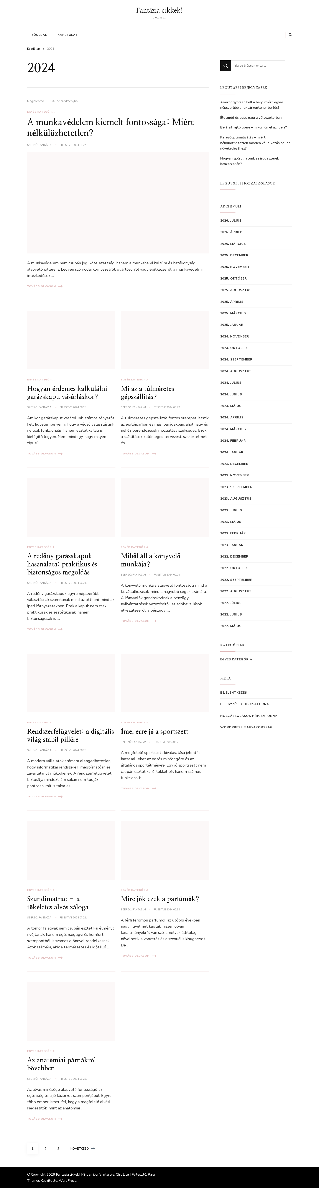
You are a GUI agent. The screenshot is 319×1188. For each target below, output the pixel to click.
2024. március (233, 429)
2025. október (233, 278)
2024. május (230, 406)
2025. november (234, 267)
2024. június (231, 394)
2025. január (231, 325)
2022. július (231, 603)
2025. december (234, 255)
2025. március (233, 313)
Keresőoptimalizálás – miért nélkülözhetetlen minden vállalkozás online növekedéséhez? (255, 143)
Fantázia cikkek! (159, 10)
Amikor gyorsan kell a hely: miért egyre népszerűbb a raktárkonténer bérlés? (251, 105)
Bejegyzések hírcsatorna (244, 704)
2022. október (233, 568)
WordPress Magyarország (246, 727)
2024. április (231, 417)
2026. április (231, 232)
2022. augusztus (236, 591)
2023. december (234, 464)
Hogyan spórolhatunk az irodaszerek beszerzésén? (249, 161)
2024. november (234, 336)
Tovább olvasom (41, 286)
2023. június (231, 510)
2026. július (231, 221)
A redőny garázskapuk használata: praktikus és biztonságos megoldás (62, 564)
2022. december (234, 557)
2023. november (234, 475)
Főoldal (39, 35)
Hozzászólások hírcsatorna (248, 716)
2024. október (233, 348)
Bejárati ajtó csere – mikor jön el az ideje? (253, 127)
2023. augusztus (236, 499)
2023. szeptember (236, 487)
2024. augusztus (236, 371)
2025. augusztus (236, 290)
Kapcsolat (68, 35)
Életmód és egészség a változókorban (251, 117)
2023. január (231, 545)
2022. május (230, 626)
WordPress (67, 1180)
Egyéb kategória (41, 112)
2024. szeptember (236, 359)
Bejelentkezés (233, 693)
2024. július (231, 383)
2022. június (231, 614)
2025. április (231, 302)
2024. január (231, 452)
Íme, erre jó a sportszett (154, 732)
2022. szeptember (236, 580)
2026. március (233, 244)
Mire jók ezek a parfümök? (160, 899)
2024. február (233, 441)
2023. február (233, 533)
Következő (80, 1149)
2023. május (230, 522)
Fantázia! (45, 145)
